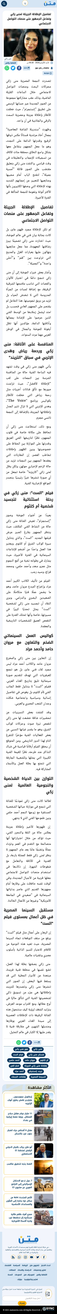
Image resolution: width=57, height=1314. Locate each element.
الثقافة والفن (10, 63)
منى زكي (37, 1049)
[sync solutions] (48, 1310)
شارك (25, 68)
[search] (4, 4)
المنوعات (18, 1274)
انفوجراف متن (29, 1274)
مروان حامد (30, 1060)
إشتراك (22, 1303)
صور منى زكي (21, 1049)
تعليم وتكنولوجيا (31, 1279)
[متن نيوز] (50, 3)
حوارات (19, 1279)
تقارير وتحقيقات (39, 1270)
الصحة (10, 1274)
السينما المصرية (38, 1077)
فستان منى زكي (36, 1055)
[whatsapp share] (7, 68)
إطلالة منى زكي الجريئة (35, 1066)
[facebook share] (19, 68)
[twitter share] (13, 68)
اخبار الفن (14, 1066)
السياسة (16, 1265)
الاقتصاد (8, 1265)
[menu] (25, 3)
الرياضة (25, 1265)
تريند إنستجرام (35, 1071)
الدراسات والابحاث (24, 1270)
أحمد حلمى (14, 1060)
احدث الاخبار (45, 1265)
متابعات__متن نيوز (42, 68)
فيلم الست (18, 1055)
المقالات (12, 1270)
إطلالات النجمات (18, 1077)
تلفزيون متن (34, 1265)
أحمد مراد (19, 1071)
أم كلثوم (44, 1060)
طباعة (47, 73)
